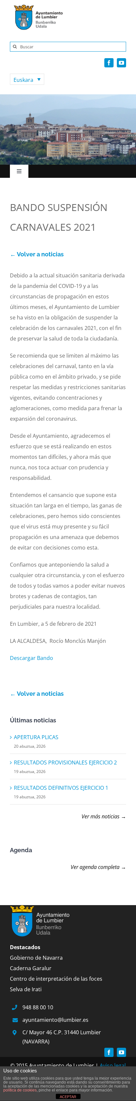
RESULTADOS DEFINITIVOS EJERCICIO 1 (61, 787)
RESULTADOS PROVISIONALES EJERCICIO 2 (65, 762)
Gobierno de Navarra (36, 957)
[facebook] (109, 62)
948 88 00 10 (37, 1007)
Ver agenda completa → (98, 867)
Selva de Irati (26, 989)
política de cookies (20, 1090)
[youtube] (121, 62)
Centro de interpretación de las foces (56, 978)
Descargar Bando (31, 658)
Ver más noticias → (104, 816)
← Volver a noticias (37, 254)
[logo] (36, 6)
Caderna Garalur (30, 968)
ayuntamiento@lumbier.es (55, 1019)
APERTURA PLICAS (36, 737)
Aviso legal (113, 1065)
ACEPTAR (68, 1097)
